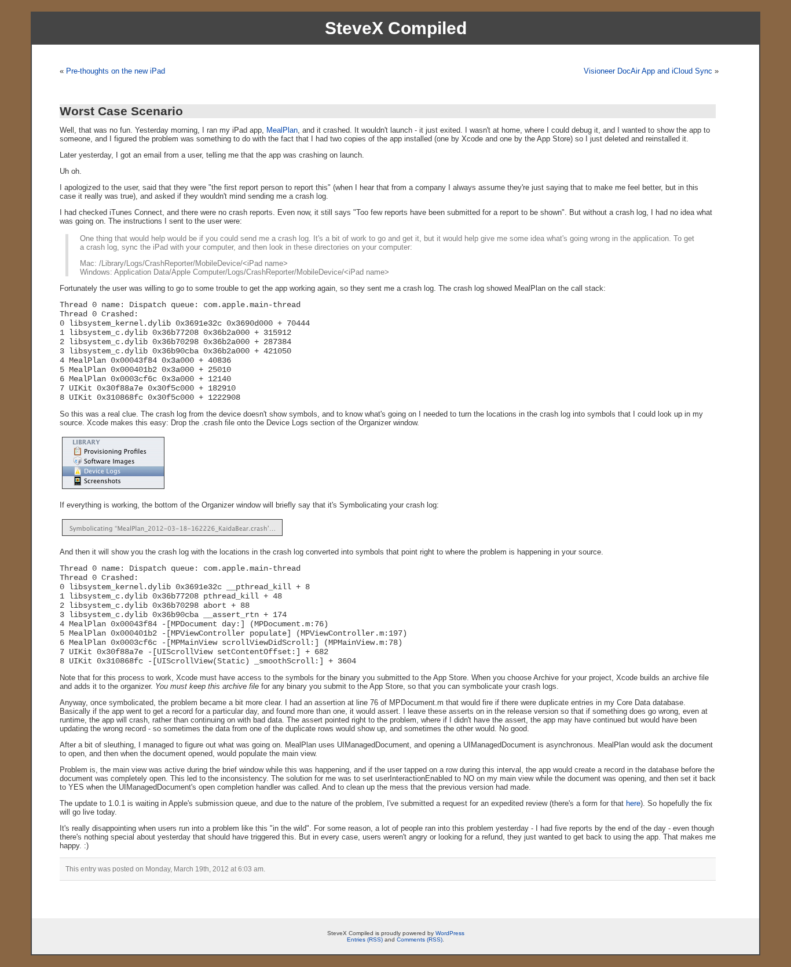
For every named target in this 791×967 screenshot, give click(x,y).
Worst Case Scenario (121, 111)
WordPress (449, 933)
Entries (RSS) (365, 939)
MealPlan (282, 130)
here (633, 803)
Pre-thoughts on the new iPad (115, 71)
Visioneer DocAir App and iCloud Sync (648, 71)
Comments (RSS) (419, 939)
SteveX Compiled (396, 28)
